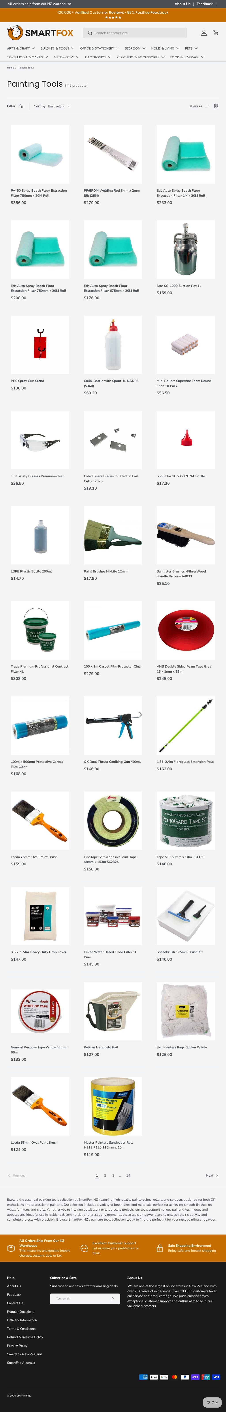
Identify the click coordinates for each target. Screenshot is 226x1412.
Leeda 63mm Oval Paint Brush (34, 1142)
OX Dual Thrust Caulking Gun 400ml (112, 761)
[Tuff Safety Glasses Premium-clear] (40, 440)
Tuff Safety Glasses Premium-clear (37, 476)
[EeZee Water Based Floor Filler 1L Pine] (113, 916)
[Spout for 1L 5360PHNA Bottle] (186, 440)
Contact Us (15, 1303)
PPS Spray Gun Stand (27, 381)
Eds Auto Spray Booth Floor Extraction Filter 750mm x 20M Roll (38, 288)
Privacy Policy (17, 1345)
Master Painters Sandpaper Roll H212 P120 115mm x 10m (108, 1145)
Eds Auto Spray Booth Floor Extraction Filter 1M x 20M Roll (181, 193)
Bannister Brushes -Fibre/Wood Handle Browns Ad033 (181, 574)
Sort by (39, 106)
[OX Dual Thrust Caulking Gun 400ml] (113, 725)
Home (10, 68)
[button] (216, 33)
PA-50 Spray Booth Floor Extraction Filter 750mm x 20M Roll (39, 193)
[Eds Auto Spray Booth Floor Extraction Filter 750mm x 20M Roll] (40, 249)
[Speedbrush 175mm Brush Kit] (186, 916)
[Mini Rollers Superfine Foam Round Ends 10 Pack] (186, 345)
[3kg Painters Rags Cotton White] (186, 1011)
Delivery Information (22, 1320)
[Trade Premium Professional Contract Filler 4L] (40, 630)
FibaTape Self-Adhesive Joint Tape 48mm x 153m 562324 (110, 859)
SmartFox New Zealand (24, 1354)
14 (128, 1175)
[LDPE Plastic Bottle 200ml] (40, 535)
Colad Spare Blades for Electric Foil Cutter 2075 (111, 478)
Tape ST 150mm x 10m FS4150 (180, 857)
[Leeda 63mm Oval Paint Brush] (40, 1106)
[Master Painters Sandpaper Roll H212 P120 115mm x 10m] (113, 1106)
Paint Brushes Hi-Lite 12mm (106, 571)
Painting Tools (26, 68)
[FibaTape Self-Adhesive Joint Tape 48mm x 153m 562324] (113, 821)
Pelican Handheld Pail (101, 1047)
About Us (182, 3)
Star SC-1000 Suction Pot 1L (179, 286)
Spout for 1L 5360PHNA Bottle (181, 476)
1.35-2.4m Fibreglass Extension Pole (185, 761)
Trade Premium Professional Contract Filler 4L (39, 669)
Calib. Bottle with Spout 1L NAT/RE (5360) (111, 383)
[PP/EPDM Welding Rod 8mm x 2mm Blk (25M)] (113, 154)
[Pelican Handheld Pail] (113, 1011)
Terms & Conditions (21, 1328)
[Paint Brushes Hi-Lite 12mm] (113, 535)
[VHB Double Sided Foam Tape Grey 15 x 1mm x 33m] (186, 630)
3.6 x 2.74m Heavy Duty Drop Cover (38, 952)
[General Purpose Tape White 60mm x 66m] (40, 1011)
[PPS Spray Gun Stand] (40, 345)
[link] (50, 1175)
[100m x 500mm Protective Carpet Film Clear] (40, 725)
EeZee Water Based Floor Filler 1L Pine (110, 954)
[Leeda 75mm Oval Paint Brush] (40, 821)
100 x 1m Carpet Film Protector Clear (113, 666)
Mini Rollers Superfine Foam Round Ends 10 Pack (184, 383)
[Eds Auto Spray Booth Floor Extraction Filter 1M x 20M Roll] (186, 154)
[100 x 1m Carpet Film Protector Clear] (113, 630)
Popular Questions (20, 1311)
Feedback (205, 3)
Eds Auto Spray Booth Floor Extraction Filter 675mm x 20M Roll (111, 288)
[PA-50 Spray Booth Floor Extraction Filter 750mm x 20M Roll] (40, 154)
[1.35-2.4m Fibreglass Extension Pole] (186, 725)
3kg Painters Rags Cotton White (182, 1047)
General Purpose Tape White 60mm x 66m (40, 1050)
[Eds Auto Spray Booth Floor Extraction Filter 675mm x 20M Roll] (113, 249)
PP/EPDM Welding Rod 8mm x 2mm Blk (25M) (112, 193)
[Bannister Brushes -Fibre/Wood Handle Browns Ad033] (186, 535)
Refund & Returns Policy (25, 1337)
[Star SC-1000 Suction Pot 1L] (186, 249)
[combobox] (135, 33)
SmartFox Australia (21, 1362)
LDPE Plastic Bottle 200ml (31, 571)
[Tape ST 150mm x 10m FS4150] (186, 821)
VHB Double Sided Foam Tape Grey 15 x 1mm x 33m (184, 669)
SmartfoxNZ (23, 1395)
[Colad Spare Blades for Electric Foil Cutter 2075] (113, 440)
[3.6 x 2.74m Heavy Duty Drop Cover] (40, 916)
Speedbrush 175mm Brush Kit (180, 952)
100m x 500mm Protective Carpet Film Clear (37, 764)
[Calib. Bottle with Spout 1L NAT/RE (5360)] (113, 345)
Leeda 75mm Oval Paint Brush (34, 857)
